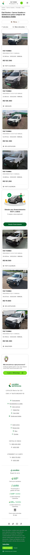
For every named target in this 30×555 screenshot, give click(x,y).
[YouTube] (17, 524)
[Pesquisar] (21, 3)
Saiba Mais (6, 544)
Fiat (23, 7)
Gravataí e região (9, 17)
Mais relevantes (20, 27)
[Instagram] (9, 524)
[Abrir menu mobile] (27, 3)
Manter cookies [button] (7, 548)
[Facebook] (21, 524)
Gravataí (18, 7)
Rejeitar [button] (15, 548)
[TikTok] (13, 524)
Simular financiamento (15, 224)
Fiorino (3, 9)
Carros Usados (10, 7)
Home (3, 7)
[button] (15, 447)
